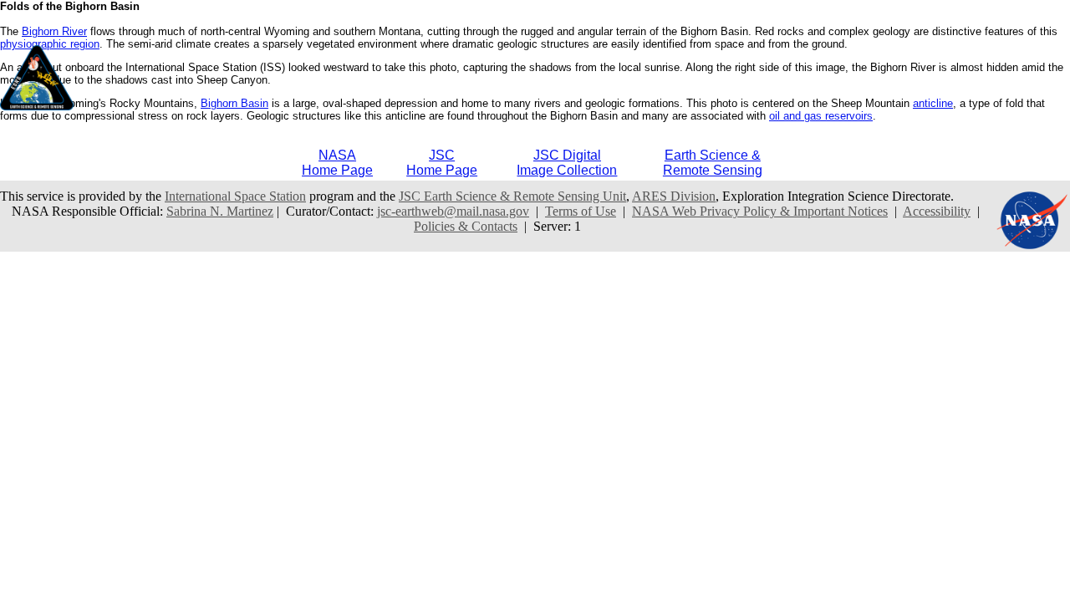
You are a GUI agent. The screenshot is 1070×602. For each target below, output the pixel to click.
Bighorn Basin (234, 103)
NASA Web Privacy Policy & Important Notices (760, 211)
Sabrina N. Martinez (219, 211)
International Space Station (235, 196)
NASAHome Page (337, 162)
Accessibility (937, 211)
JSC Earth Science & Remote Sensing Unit (512, 196)
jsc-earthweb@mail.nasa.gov (453, 211)
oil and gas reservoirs (821, 116)
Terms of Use (580, 211)
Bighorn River (54, 31)
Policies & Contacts (465, 226)
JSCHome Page (441, 162)
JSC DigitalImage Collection (567, 162)
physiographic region (49, 44)
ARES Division (674, 196)
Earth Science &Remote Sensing (712, 162)
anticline (933, 103)
